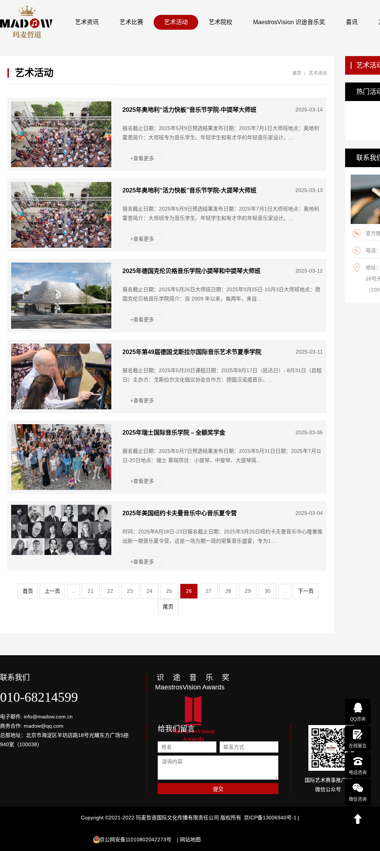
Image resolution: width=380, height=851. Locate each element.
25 (169, 591)
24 (150, 591)
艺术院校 (220, 22)
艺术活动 (176, 22)
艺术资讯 (87, 22)
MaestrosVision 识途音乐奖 (289, 22)
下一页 (306, 591)
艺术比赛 (131, 22)
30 (268, 591)
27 (209, 591)
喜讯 (352, 22)
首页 (296, 73)
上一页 (52, 591)
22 (110, 591)
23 (130, 591)
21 (91, 591)
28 (228, 591)
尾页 (168, 607)
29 (248, 591)
